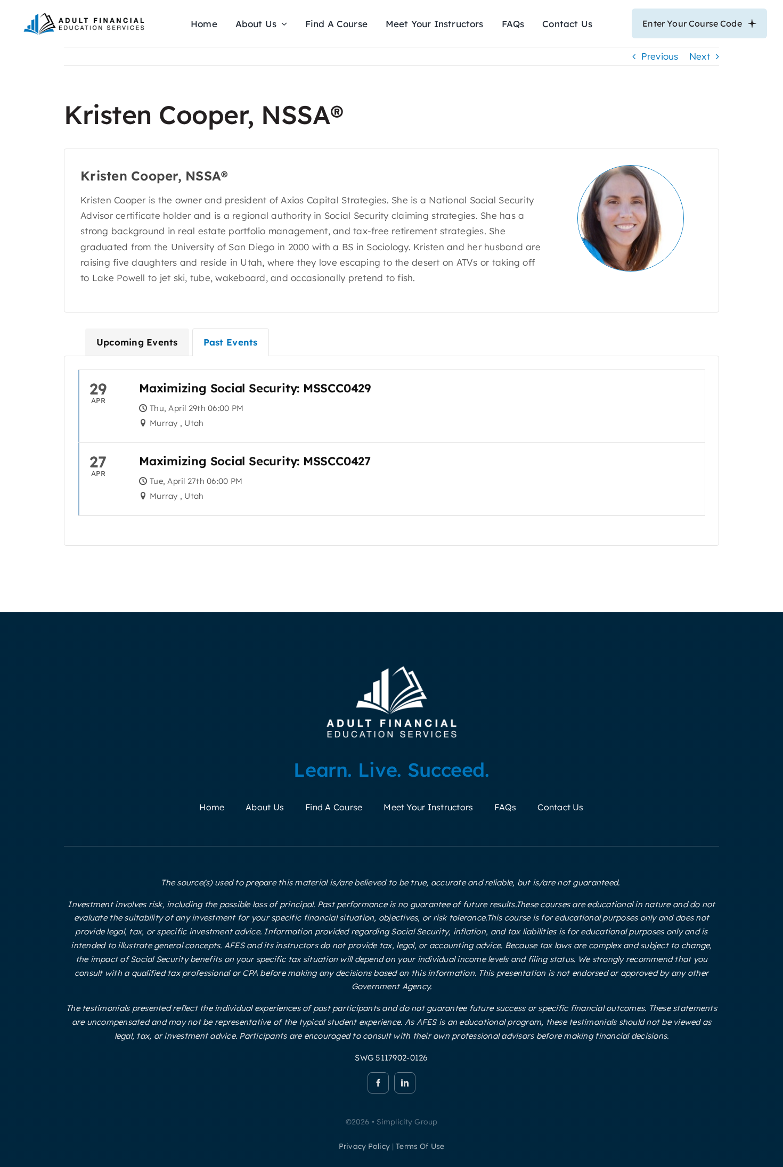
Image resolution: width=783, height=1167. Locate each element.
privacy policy (364, 1146)
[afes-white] (392, 665)
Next (699, 56)
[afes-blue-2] (83, 15)
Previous (660, 56)
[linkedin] (404, 1083)
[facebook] (378, 1083)
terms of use (420, 1146)
